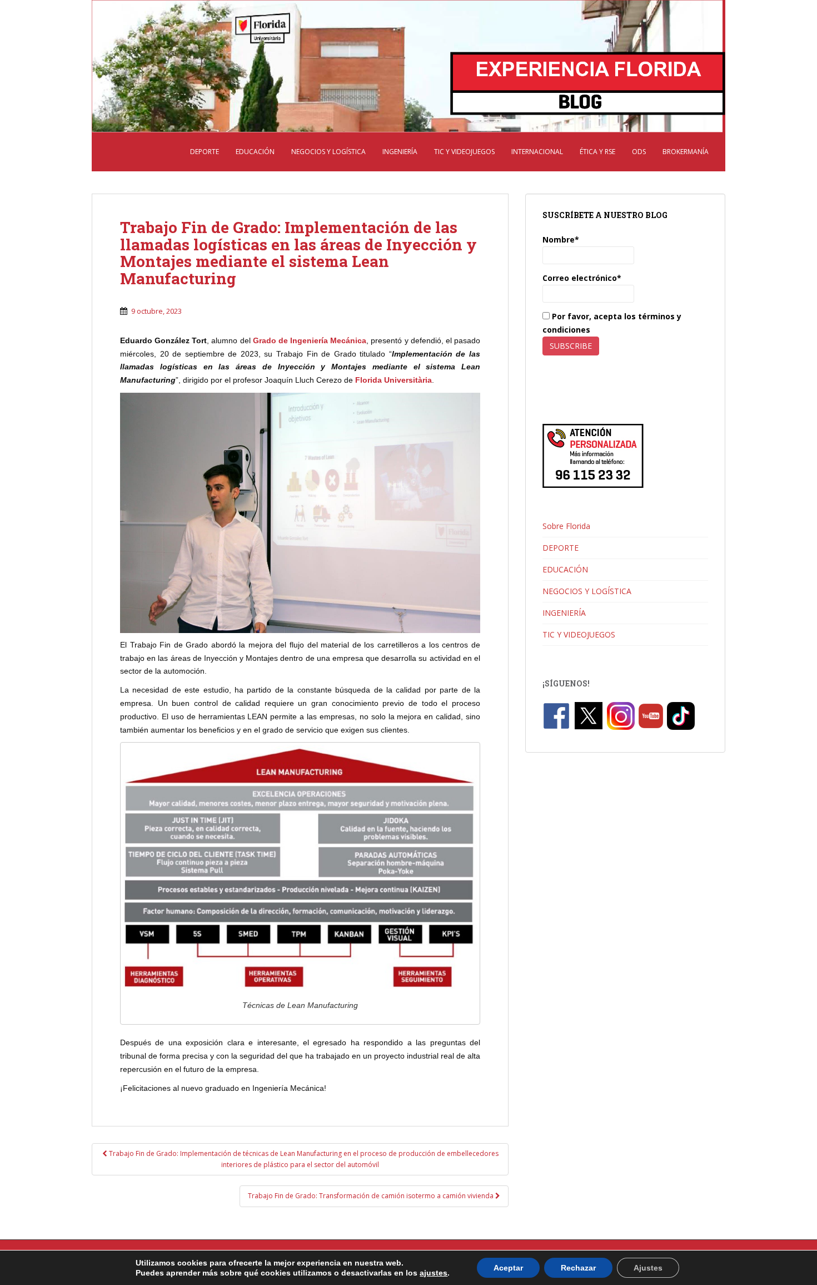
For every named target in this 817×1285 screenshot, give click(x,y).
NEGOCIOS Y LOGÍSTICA (328, 151)
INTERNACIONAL (537, 151)
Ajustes (648, 1267)
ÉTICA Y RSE (597, 151)
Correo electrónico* (581, 278)
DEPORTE (204, 151)
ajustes (433, 1272)
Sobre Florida (566, 526)
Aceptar (508, 1267)
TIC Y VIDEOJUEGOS (464, 151)
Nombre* (560, 239)
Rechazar (578, 1267)
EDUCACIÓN (255, 151)
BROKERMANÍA (685, 151)
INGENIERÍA (399, 151)
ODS (639, 151)
